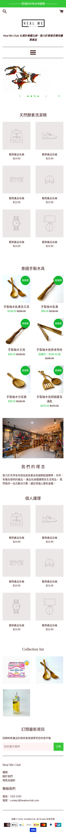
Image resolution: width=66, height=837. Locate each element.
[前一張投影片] (20, 96)
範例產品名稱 (16, 154)
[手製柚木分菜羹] (16, 379)
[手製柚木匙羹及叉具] (16, 289)
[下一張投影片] (46, 96)
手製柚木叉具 (16, 349)
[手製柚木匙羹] (49, 289)
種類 (5, 772)
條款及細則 (9, 780)
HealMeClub (30, 819)
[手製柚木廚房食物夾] (49, 332)
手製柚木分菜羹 (16, 397)
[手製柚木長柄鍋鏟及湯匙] (49, 379)
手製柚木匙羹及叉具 (16, 306)
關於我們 (8, 776)
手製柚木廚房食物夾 (49, 349)
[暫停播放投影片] (59, 96)
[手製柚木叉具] (16, 332)
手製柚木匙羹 (49, 306)
